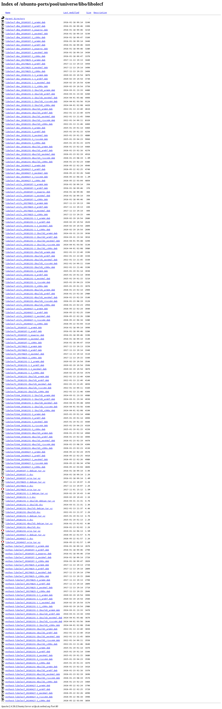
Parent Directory (15, 18)
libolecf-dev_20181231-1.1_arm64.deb (26, 75)
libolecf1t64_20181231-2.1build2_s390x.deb (30, 410)
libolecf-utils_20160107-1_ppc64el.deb (27, 196)
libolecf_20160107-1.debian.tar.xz (25, 471)
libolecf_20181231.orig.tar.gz (22, 531)
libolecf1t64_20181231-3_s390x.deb (25, 429)
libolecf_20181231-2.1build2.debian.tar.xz (30, 501)
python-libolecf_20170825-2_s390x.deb (27, 576)
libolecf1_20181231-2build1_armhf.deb (27, 380)
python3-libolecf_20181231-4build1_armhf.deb (31, 670)
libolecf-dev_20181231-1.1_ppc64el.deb (27, 83)
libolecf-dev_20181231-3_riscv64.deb (26, 139)
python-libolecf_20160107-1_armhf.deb (27, 550)
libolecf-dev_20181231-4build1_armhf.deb (29, 150)
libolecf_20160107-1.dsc (19, 474)
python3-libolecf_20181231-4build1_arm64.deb (31, 667)
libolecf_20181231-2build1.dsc (22, 512)
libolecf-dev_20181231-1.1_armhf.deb (26, 79)
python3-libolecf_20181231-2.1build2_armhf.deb (32, 614)
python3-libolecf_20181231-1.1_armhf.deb (29, 599)
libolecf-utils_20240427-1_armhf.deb (26, 312)
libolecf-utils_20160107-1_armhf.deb (26, 188)
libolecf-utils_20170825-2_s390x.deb (26, 214)
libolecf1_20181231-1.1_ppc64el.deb (26, 369)
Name (7, 12)
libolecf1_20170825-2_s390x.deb (23, 358)
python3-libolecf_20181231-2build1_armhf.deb (31, 633)
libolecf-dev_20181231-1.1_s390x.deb (26, 86)
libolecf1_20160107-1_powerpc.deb (24, 335)
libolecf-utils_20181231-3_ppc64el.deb (27, 278)
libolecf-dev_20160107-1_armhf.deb (25, 45)
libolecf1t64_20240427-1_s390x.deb (25, 467)
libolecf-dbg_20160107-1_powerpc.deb (26, 30)
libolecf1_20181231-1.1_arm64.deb (24, 361)
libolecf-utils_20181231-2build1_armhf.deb (30, 256)
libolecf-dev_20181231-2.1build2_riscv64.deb (31, 101)
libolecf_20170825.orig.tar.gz (22, 489)
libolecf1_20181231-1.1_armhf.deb (24, 365)
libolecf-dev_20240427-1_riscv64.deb (26, 177)
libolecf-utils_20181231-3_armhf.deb (26, 275)
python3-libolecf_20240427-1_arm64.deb (27, 685)
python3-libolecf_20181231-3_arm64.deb (27, 648)
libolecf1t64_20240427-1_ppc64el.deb (26, 459)
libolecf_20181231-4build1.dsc (22, 527)
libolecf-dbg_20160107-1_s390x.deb (25, 37)
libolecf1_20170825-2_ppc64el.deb (24, 354)
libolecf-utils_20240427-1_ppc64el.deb (27, 316)
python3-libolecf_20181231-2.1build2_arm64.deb (32, 610)
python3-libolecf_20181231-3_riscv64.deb (29, 659)
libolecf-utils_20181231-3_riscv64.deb (27, 282)
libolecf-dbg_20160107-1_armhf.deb (25, 26)
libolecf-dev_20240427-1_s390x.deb (25, 181)
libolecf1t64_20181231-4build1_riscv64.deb (30, 444)
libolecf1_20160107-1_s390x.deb (23, 343)
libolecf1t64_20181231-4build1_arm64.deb (29, 433)
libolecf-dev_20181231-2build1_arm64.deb (29, 109)
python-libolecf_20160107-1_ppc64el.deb (28, 557)
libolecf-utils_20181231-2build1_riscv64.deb (31, 263)
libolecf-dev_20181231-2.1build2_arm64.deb (30, 90)
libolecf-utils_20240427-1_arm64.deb (26, 309)
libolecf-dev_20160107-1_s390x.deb (25, 56)
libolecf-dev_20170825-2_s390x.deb (25, 71)
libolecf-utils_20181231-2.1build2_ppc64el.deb (32, 241)
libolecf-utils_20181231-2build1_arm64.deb (30, 252)
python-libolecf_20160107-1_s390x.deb (27, 561)
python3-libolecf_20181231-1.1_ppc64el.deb (30, 603)
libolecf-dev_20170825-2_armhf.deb (25, 64)
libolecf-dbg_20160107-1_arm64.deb (25, 22)
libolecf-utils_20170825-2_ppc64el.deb (27, 211)
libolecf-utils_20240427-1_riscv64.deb (27, 320)
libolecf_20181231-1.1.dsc (20, 497)
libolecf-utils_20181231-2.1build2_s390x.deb (31, 248)
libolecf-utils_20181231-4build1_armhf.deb (30, 294)
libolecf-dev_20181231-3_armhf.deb (25, 132)
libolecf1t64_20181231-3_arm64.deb (25, 414)
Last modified (71, 12)
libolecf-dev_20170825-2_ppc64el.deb (26, 67)
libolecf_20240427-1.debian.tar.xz (25, 535)
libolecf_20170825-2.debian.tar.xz (25, 482)
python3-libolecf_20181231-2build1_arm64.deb (31, 629)
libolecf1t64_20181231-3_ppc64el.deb (26, 422)
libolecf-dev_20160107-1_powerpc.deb (26, 49)
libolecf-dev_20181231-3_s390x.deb (25, 143)
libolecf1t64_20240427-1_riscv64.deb (26, 463)
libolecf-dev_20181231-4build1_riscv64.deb (30, 158)
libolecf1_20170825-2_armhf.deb (23, 350)
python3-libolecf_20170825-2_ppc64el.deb (29, 587)
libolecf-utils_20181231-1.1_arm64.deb (27, 218)
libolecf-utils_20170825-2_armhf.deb (26, 207)
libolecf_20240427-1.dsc (19, 538)
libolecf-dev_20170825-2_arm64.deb (25, 60)
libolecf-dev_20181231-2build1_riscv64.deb (30, 120)
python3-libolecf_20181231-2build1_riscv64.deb (32, 640)
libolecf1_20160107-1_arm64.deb (23, 327)
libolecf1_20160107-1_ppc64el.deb (24, 339)
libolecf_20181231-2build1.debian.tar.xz (29, 508)
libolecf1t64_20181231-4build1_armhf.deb (29, 437)
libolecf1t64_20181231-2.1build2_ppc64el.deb (31, 403)
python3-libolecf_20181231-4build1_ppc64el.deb (32, 674)
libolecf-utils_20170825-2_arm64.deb (26, 203)
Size (88, 12)
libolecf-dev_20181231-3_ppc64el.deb (26, 135)
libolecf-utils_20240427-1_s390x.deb (26, 324)
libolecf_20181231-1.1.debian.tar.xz (26, 493)
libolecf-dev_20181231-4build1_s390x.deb (29, 162)
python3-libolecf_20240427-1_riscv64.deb (29, 697)
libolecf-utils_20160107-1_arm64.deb (26, 184)
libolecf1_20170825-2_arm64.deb (23, 346)
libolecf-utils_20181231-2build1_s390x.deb (30, 267)
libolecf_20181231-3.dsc (19, 520)
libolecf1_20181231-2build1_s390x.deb (27, 392)
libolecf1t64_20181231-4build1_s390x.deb (29, 448)
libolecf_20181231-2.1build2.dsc (24, 505)
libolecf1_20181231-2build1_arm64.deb (27, 376)
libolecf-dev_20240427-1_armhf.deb (25, 169)
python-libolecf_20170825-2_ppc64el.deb (28, 572)
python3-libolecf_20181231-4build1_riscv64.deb (32, 678)
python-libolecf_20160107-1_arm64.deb (27, 546)
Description (100, 12)
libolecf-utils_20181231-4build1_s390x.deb (30, 305)
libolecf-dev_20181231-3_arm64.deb (25, 128)
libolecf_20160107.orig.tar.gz (22, 478)
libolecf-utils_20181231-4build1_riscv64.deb (31, 301)
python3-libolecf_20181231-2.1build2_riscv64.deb (33, 621)
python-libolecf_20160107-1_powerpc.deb (28, 554)
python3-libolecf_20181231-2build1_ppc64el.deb (32, 636)
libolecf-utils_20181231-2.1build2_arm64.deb (31, 233)
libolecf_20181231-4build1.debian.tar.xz (29, 523)
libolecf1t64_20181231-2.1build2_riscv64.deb (31, 407)
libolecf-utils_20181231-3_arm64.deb (26, 271)
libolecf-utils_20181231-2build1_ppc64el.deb (31, 260)
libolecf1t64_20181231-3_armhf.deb (25, 418)
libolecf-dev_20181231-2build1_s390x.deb (29, 124)
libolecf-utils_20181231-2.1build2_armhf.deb (31, 237)
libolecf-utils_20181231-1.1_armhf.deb (27, 222)
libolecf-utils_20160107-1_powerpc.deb (27, 192)
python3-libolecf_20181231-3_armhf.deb (27, 652)
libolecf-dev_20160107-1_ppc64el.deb (26, 52)
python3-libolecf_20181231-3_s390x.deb (27, 663)
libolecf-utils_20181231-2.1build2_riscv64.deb (32, 245)
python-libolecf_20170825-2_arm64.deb (27, 565)
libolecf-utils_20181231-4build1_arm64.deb (30, 290)
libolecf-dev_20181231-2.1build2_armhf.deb (30, 94)
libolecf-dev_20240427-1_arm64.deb (25, 165)
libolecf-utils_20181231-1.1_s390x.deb (27, 229)
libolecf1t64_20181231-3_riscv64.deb (26, 425)
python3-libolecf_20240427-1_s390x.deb (27, 701)
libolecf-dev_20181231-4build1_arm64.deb (29, 147)
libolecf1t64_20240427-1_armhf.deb (25, 456)
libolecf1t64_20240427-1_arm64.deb (25, 452)
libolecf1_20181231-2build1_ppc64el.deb (28, 384)
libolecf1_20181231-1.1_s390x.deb (24, 373)
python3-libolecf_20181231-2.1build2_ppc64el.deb (33, 618)
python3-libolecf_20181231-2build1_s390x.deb (31, 644)
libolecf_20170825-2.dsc (19, 486)
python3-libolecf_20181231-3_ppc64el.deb (29, 655)
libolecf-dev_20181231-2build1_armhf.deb (29, 113)
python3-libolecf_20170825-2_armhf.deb (27, 584)
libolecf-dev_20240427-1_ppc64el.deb (26, 173)
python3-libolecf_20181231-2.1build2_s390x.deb (32, 625)
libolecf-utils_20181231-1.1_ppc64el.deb (29, 226)
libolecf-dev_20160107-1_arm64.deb (25, 41)
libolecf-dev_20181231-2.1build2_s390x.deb (30, 105)
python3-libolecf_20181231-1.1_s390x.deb (29, 606)
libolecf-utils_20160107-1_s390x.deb (26, 199)
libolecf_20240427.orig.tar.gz (22, 542)
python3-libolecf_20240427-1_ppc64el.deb (29, 693)
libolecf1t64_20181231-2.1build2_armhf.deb (30, 399)
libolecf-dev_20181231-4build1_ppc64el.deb (30, 154)
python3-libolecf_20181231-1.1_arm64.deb (29, 595)
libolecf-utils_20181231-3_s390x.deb (26, 286)
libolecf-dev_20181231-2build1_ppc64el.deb (30, 116)
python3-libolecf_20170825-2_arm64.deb (27, 580)
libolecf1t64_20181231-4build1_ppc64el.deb (30, 441)
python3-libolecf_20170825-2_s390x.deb (27, 591)
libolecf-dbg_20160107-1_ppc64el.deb (26, 34)
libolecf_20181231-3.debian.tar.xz (25, 516)
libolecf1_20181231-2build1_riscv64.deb (28, 388)
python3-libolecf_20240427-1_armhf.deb (27, 689)
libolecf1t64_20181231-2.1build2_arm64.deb (30, 395)
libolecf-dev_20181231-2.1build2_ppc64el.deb (31, 98)
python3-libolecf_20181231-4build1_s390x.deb (31, 682)
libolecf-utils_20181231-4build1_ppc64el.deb (31, 297)
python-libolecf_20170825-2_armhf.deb (27, 569)
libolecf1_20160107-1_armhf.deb (23, 331)
